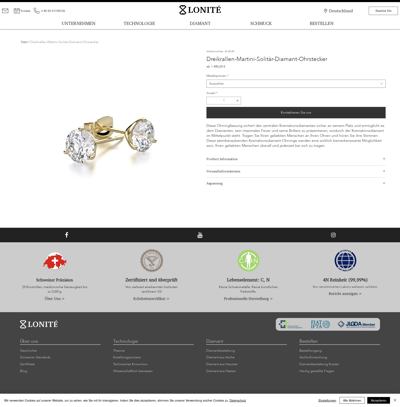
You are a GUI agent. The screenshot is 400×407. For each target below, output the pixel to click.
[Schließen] (395, 400)
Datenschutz (238, 400)
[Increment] (237, 100)
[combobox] (295, 84)
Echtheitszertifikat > (151, 298)
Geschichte (28, 350)
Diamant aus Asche (220, 357)
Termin (25, 11)
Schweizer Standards (35, 357)
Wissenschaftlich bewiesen (133, 371)
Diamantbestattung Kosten (319, 364)
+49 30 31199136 (53, 11)
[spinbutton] (223, 100)
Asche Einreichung (313, 357)
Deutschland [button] (341, 10)
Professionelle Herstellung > (248, 298)
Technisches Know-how (130, 364)
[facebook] (67, 235)
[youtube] (200, 235)
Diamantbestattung (220, 350)
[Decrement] (209, 100)
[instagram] (333, 235)
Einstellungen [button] (327, 400)
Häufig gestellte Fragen (316, 371)
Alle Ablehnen (352, 400)
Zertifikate (27, 364)
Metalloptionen (217, 76)
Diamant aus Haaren (221, 371)
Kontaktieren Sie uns (296, 112)
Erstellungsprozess (127, 357)
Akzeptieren (378, 400)
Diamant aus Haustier (222, 364)
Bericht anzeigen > (345, 293)
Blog (23, 371)
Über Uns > (55, 298)
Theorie (119, 350)
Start (24, 42)
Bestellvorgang (310, 350)
